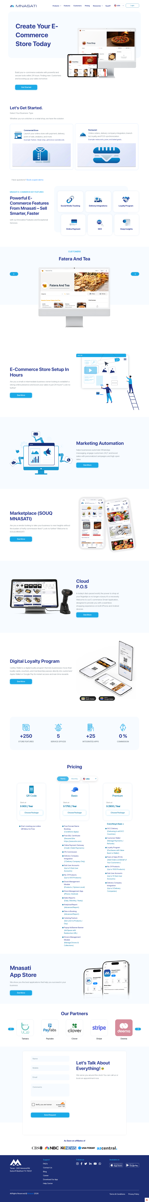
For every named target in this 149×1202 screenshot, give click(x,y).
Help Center (48, 1183)
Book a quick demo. (35, 180)
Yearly (62, 779)
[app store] (116, 1165)
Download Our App (50, 1179)
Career (46, 1175)
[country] (16, 1162)
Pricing (87, 6)
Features (67, 6)
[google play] (132, 1165)
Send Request (50, 1115)
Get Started (26, 87)
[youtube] (95, 1164)
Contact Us (47, 1168)
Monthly (74, 779)
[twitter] (85, 1164)
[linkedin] (90, 1164)
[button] (119, 6)
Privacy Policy (133, 1194)
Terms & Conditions (117, 1194)
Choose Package (31, 813)
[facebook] (81, 1164)
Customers (77, 6)
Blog (45, 1171)
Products (56, 6)
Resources (97, 6)
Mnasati (30, 1193)
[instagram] (77, 1164)
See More (21, 395)
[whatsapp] (100, 1164)
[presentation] (14, 274)
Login (132, 5)
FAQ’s (45, 1164)
